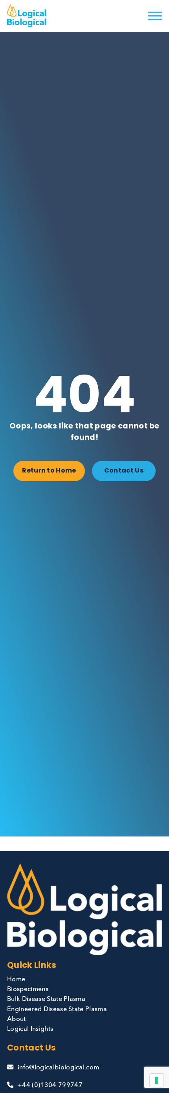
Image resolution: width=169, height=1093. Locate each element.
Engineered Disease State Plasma (57, 1009)
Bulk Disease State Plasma (46, 999)
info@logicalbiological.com (58, 1068)
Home (16, 980)
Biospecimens (27, 989)
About (16, 1019)
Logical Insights (30, 1029)
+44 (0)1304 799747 (50, 1085)
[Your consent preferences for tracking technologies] (156, 1080)
